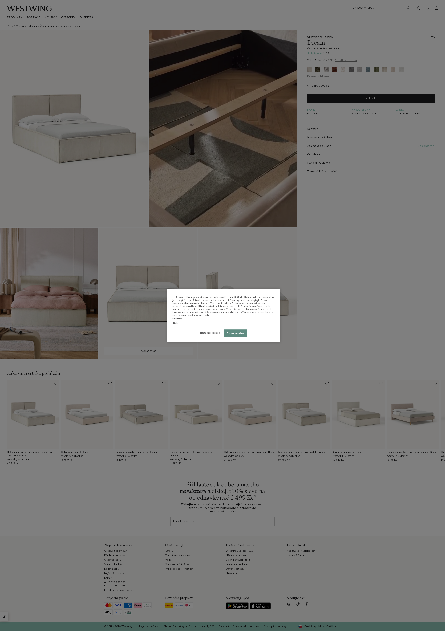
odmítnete (259, 312)
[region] (223, 315)
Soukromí (177, 318)
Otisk (175, 323)
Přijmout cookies (235, 333)
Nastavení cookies (210, 333)
